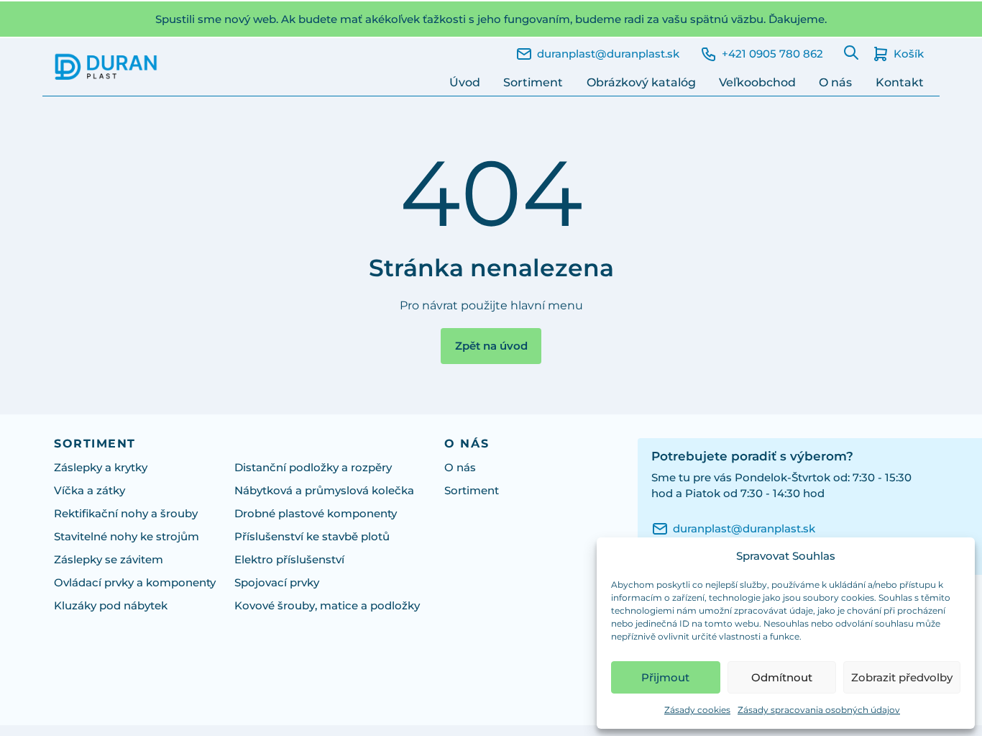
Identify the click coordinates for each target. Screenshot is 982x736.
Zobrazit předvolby (902, 677)
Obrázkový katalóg (641, 82)
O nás (835, 82)
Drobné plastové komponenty (315, 513)
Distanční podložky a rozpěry (313, 467)
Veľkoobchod (757, 82)
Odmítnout (781, 677)
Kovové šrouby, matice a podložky (327, 605)
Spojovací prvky (276, 582)
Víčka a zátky (89, 490)
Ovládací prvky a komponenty (135, 582)
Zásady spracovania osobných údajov (819, 709)
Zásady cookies (697, 709)
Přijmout (665, 677)
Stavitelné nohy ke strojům (126, 536)
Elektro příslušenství (289, 559)
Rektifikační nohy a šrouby (126, 513)
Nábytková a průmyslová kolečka (324, 490)
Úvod (464, 82)
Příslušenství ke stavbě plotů (312, 536)
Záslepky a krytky (100, 467)
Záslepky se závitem (108, 559)
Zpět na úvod (491, 346)
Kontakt (900, 82)
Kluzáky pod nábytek (111, 605)
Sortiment (533, 82)
